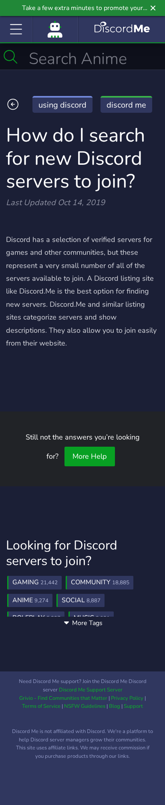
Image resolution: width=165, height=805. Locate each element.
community (100, 582)
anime (30, 600)
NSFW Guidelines (84, 706)
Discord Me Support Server (91, 689)
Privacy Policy (127, 698)
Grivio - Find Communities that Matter (63, 698)
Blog (114, 706)
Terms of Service (41, 706)
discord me (126, 105)
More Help (89, 456)
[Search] (10, 57)
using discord (62, 105)
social (81, 600)
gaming (35, 582)
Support (133, 706)
